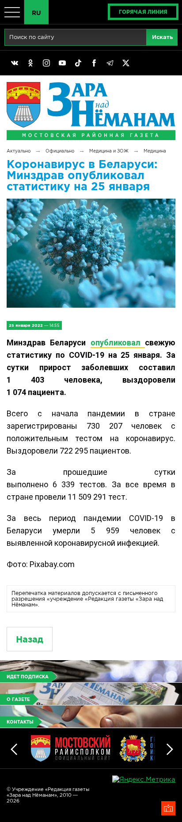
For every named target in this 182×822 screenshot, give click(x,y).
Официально (60, 151)
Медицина (155, 151)
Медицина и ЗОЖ (109, 151)
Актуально (18, 151)
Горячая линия (143, 12)
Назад (29, 639)
